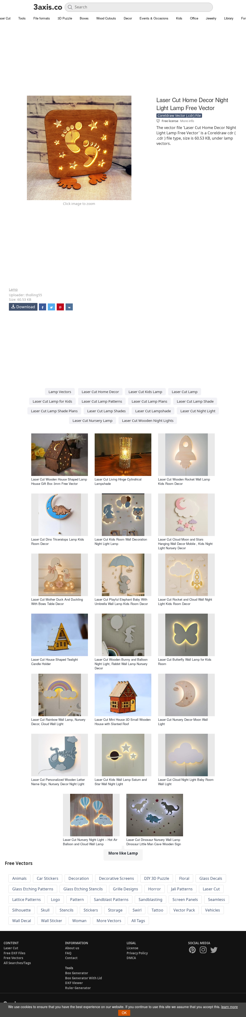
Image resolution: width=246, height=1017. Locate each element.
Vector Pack (184, 910)
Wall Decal (21, 920)
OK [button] (124, 1012)
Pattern (77, 899)
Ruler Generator (78, 988)
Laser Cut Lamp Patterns (102, 401)
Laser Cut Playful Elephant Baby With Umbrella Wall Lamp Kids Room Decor (121, 601)
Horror (154, 889)
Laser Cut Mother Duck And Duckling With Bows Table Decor (57, 601)
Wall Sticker (51, 920)
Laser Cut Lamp (184, 391)
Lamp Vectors (60, 391)
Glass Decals (210, 878)
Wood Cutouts (106, 18)
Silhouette (21, 910)
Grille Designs (125, 889)
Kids (179, 18)
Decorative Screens (116, 878)
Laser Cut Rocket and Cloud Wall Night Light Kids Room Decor (185, 601)
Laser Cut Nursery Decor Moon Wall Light (183, 721)
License (132, 948)
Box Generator (76, 973)
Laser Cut (211, 889)
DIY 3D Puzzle (156, 878)
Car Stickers (47, 878)
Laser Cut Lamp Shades (106, 410)
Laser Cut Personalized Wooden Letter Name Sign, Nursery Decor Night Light (58, 781)
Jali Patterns (182, 889)
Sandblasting (150, 899)
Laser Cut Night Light (197, 410)
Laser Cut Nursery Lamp (92, 420)
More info (187, 121)
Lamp (13, 289)
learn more (229, 1006)
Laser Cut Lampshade (153, 410)
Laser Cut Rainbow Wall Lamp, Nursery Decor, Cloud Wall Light (58, 721)
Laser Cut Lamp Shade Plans (54, 410)
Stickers (91, 910)
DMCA (131, 958)
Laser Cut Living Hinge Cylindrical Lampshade (118, 481)
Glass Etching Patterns (32, 889)
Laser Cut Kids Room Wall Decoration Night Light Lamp (121, 541)
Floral (184, 878)
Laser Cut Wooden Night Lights (147, 420)
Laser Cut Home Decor (100, 391)
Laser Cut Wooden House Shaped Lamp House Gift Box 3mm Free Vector (59, 481)
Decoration (78, 878)
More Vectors (109, 920)
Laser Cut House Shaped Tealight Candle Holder (54, 661)
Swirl (137, 910)
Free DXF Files (14, 953)
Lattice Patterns (26, 899)
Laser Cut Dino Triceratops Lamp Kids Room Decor (57, 541)
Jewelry (211, 18)
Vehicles (212, 910)
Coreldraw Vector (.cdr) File (179, 115)
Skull (45, 910)
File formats (41, 18)
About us (72, 948)
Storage (115, 910)
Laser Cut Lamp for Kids (52, 401)
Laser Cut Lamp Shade (195, 401)
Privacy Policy (137, 953)
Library (229, 18)
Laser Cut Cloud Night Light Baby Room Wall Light (186, 781)
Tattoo (157, 910)
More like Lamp (123, 853)
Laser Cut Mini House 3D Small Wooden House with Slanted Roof (123, 721)
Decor (128, 18)
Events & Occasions (154, 18)
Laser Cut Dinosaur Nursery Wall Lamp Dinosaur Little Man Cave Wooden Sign (153, 841)
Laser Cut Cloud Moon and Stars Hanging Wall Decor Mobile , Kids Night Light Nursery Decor (185, 543)
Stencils (67, 910)
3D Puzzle (65, 18)
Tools (22, 18)
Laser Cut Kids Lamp (145, 391)
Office (194, 18)
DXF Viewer (74, 983)
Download (25, 306)
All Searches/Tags (17, 963)
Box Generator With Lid (83, 978)
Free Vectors (13, 958)
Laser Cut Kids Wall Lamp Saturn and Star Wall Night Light (121, 781)
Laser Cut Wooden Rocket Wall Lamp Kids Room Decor (184, 481)
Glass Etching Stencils (83, 889)
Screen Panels (185, 899)
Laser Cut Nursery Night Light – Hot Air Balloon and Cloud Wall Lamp (90, 841)
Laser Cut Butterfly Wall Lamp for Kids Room (184, 661)
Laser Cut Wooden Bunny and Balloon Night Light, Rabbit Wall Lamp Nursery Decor (121, 663)
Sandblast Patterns (111, 899)
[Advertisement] (123, 61)
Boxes (84, 18)
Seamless (216, 899)
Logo (55, 899)
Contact (71, 958)
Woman (79, 920)
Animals (19, 878)
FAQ (68, 953)
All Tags (138, 920)
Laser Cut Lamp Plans (149, 401)
